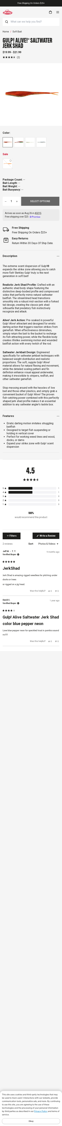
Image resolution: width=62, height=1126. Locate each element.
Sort (31, 543)
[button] (11, 57)
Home (6, 31)
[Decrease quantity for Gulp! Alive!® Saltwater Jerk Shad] (5, 201)
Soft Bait (17, 31)
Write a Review (49, 536)
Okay (31, 1121)
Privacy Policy (40, 1111)
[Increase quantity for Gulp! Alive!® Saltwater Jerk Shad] (17, 201)
